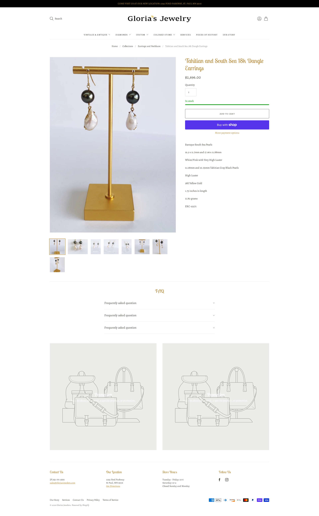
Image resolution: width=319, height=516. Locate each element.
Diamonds (121, 34)
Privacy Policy (93, 500)
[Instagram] (226, 480)
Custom (140, 34)
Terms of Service (110, 500)
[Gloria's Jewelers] (159, 18)
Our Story (229, 34)
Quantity (190, 85)
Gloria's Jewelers (63, 505)
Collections (127, 46)
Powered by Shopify (80, 505)
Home (115, 46)
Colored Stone (163, 34)
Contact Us (78, 500)
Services (185, 34)
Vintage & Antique (95, 34)
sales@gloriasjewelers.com (62, 482)
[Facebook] (219, 480)
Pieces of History (206, 34)
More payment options (227, 133)
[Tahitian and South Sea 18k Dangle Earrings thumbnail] (57, 246)
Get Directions (113, 486)
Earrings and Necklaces (149, 46)
